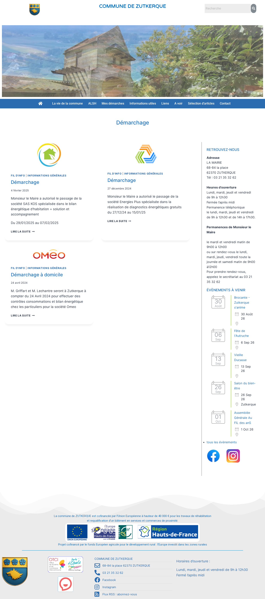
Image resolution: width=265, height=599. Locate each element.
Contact (225, 103)
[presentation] (49, 154)
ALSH (92, 103)
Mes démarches (113, 103)
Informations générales (47, 175)
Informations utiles (143, 103)
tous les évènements (222, 442)
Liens (165, 103)
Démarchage (25, 182)
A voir (178, 103)
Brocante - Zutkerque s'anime (242, 302)
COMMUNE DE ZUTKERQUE (132, 6)
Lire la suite (23, 231)
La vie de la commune (67, 103)
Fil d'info (18, 175)
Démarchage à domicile (37, 274)
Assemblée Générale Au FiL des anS (243, 417)
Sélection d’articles (201, 103)
